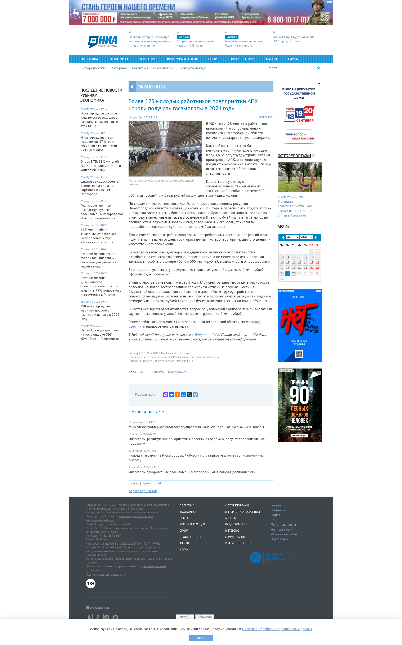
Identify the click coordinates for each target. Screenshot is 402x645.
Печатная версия (283, 524)
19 (294, 267)
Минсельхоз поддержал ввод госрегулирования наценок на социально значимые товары (196, 427)
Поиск (275, 515)
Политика (89, 59)
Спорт (213, 59)
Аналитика (140, 68)
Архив (146, 483)
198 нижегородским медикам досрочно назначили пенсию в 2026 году (99, 312)
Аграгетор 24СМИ (143, 491)
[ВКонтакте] (171, 394)
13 (300, 262)
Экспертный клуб (192, 68)
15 (312, 262)
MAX (215, 334)
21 (305, 267)
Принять (201, 637)
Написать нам (281, 529)
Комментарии (163, 68)
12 (294, 262)
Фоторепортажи (94, 68)
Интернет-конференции (242, 512)
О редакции (280, 539)
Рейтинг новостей (238, 543)
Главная (133, 483)
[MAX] (165, 394)
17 (282, 267)
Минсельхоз (177, 372)
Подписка (278, 510)
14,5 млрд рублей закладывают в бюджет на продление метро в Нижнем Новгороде (98, 235)
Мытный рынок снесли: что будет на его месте (244, 43)
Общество (148, 59)
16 (318, 262)
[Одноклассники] (177, 394)
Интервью (119, 68)
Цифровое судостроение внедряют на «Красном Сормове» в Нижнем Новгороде (99, 187)
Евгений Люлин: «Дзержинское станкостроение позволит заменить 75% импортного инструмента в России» (100, 286)
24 (282, 273)
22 (312, 267)
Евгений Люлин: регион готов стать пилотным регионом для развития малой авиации (98, 260)
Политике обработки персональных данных (277, 629)
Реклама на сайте (284, 534)
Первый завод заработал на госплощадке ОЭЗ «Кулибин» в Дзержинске (99, 334)
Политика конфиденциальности (105, 574)
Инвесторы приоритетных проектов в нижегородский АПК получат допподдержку (192, 472)
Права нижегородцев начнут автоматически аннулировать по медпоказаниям (149, 41)
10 (282, 262)
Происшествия (242, 59)
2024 (157, 483)
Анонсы (230, 518)
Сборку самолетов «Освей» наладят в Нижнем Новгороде (195, 45)
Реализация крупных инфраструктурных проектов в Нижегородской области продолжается (101, 211)
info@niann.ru (103, 539)
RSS (273, 520)
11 (287, 262)
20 (300, 267)
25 (287, 273)
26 (294, 273)
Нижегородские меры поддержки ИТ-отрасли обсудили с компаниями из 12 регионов (98, 143)
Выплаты (157, 372)
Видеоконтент (236, 524)
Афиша (271, 59)
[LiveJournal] (189, 394)
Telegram (201, 334)
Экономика (118, 59)
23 (318, 267)
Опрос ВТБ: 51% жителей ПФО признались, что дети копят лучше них (100, 165)
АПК (143, 372)
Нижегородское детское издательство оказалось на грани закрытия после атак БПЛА (99, 119)
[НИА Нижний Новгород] (102, 47)
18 (287, 267)
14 (305, 262)
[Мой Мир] (183, 394)
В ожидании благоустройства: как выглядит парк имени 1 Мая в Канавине (295, 208)
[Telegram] (195, 394)
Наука (293, 59)
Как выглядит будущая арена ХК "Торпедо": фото (293, 39)
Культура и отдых (182, 59)
